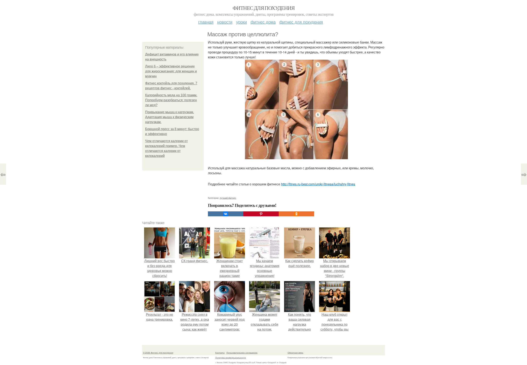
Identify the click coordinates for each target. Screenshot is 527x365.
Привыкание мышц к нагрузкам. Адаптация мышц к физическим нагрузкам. (169, 117)
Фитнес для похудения (263, 7)
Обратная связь (295, 352)
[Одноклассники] (296, 213)
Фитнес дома (263, 22)
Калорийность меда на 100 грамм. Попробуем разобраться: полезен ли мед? (171, 100)
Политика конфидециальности (230, 357)
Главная (205, 22)
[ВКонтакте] (225, 213)
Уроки (241, 22)
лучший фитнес (228, 197)
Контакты (220, 352)
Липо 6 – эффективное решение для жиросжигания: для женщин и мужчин (171, 71)
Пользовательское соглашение (242, 352)
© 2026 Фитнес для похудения (158, 352)
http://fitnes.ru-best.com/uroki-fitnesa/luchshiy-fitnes (318, 184)
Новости (224, 22)
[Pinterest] (261, 213)
